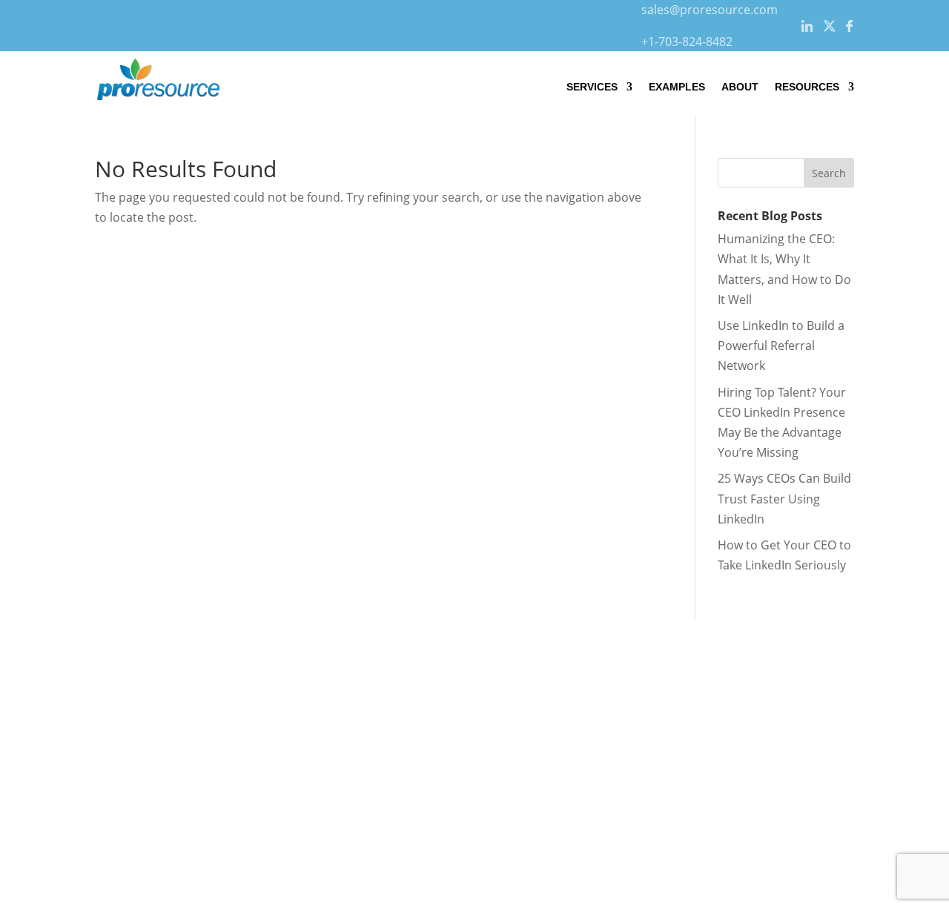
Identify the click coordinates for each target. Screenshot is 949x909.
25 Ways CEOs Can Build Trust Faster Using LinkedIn (784, 498)
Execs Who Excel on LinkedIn (364, 738)
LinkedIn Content (121, 738)
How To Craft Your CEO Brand (367, 698)
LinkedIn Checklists (338, 718)
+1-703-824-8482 (687, 41)
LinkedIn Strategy (122, 718)
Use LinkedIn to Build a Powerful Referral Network (781, 345)
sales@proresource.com (709, 10)
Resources (807, 87)
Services (592, 87)
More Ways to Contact (769, 789)
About (739, 87)
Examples (677, 87)
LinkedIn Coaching (125, 758)
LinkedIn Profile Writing (139, 698)
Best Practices (324, 758)
